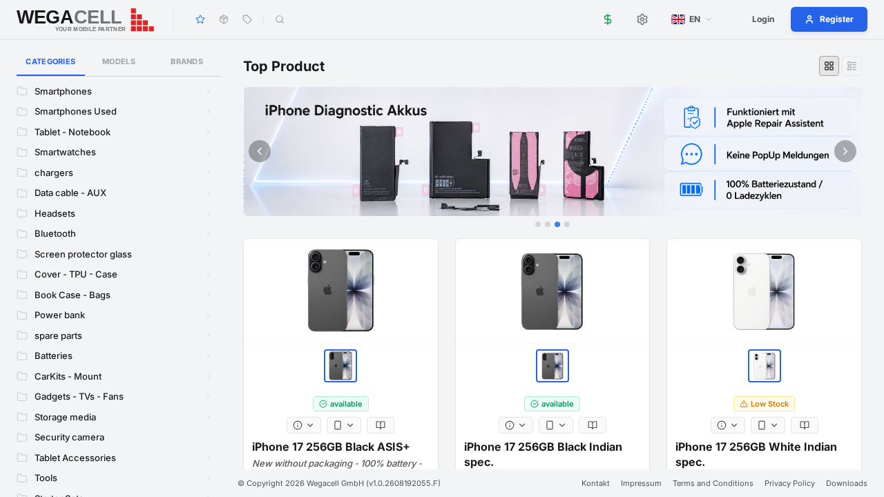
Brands (187, 61)
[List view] (852, 66)
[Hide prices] (607, 19)
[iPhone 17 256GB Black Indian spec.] (553, 291)
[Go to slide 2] (547, 224)
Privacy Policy (790, 483)
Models (118, 61)
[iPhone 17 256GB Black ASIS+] (341, 291)
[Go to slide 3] (557, 224)
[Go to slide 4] (567, 224)
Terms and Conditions (713, 483)
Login (763, 19)
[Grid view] (829, 66)
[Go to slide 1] (538, 224)
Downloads (846, 483)
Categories (50, 61)
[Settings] (642, 19)
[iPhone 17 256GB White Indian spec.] (764, 291)
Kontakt (596, 483)
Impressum (641, 483)
